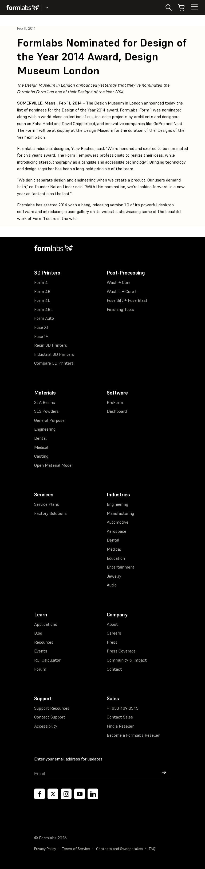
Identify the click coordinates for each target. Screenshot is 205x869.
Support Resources (51, 708)
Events (40, 651)
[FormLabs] (22, 7)
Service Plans (46, 504)
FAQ (152, 848)
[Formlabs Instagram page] (66, 794)
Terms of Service (76, 848)
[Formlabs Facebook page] (39, 794)
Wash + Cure (119, 282)
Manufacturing (120, 513)
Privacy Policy (45, 848)
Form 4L (42, 300)
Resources (43, 642)
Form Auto (44, 318)
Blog (38, 633)
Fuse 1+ (41, 336)
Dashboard (117, 411)
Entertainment (121, 567)
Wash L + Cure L (122, 291)
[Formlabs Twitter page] (53, 794)
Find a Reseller (120, 726)
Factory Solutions (50, 513)
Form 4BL (43, 309)
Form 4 (41, 282)
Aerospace (116, 531)
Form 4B (42, 291)
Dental (40, 438)
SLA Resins (44, 402)
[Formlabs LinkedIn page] (93, 794)
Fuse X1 (41, 327)
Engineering (45, 429)
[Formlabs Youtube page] (79, 794)
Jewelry (114, 576)
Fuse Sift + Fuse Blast (127, 300)
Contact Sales (120, 717)
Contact (114, 669)
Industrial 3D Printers (54, 354)
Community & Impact (127, 660)
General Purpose (49, 420)
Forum (40, 669)
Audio (112, 585)
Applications (45, 624)
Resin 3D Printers (50, 345)
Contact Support (49, 717)
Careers (114, 633)
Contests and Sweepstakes (119, 848)
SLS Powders (46, 411)
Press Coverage (121, 651)
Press (112, 642)
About (112, 624)
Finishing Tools (120, 309)
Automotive (117, 522)
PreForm (115, 402)
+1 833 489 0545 (123, 708)
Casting (41, 456)
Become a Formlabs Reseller (133, 735)
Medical (41, 447)
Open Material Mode (53, 465)
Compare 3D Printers (54, 363)
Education (116, 558)
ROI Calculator (47, 660)
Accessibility (45, 726)
